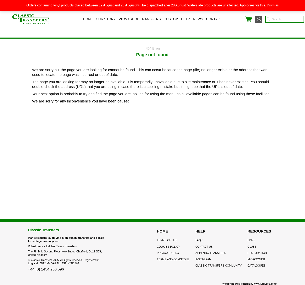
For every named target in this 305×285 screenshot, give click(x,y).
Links (251, 240)
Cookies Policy (168, 246)
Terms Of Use (167, 240)
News (198, 19)
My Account (256, 259)
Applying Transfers (210, 253)
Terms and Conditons (173, 259)
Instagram (203, 259)
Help (185, 19)
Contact (214, 19)
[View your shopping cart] (248, 19)
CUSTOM (171, 19)
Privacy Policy (168, 253)
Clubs (252, 246)
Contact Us (204, 246)
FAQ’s (199, 240)
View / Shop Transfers (140, 19)
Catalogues (257, 265)
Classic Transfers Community (218, 265)
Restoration (257, 253)
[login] (258, 19)
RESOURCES (259, 231)
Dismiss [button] (273, 5)
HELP (200, 231)
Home (88, 19)
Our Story (106, 19)
